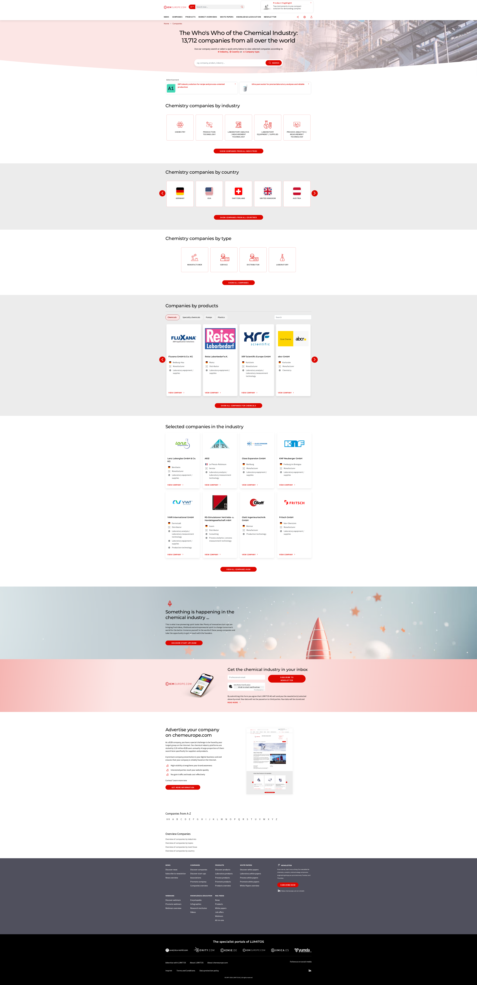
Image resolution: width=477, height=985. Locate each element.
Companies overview (199, 885)
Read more (233, 702)
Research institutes (198, 908)
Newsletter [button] (270, 17)
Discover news (171, 869)
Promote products (223, 881)
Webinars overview (173, 908)
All (191, 7)
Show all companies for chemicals (238, 405)
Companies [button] (177, 17)
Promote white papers (249, 881)
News (217, 900)
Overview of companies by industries (180, 839)
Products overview (223, 885)
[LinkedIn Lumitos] (310, 970)
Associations (195, 877)
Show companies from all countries (238, 217)
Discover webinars (173, 900)
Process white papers (249, 877)
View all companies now (238, 569)
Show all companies (238, 282)
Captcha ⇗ (259, 690)
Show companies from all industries (238, 151)
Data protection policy (209, 970)
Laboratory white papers (250, 873)
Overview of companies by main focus (181, 847)
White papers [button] (227, 17)
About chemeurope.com (217, 962)
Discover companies (198, 869)
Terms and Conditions (186, 970)
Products (219, 904)
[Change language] (304, 17)
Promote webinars (173, 904)
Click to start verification (249, 687)
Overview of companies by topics (179, 843)
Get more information (183, 787)
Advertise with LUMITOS (175, 962)
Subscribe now (287, 885)
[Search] (242, 7)
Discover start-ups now (184, 643)
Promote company (198, 881)
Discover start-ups (198, 873)
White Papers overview (249, 885)
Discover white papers (249, 869)
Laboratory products (224, 873)
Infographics (195, 904)
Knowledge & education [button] (248, 17)
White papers (220, 908)
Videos (193, 912)
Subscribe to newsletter (287, 678)
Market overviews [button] (208, 17)
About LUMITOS (196, 962)
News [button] (166, 17)
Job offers (219, 912)
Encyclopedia (195, 900)
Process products (222, 877)
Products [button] (190, 17)
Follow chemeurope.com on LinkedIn (292, 891)
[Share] (297, 17)
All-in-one (219, 920)
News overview (171, 877)
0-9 (168, 819)
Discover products (222, 869)
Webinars (219, 916)
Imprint (168, 970)
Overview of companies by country (179, 851)
